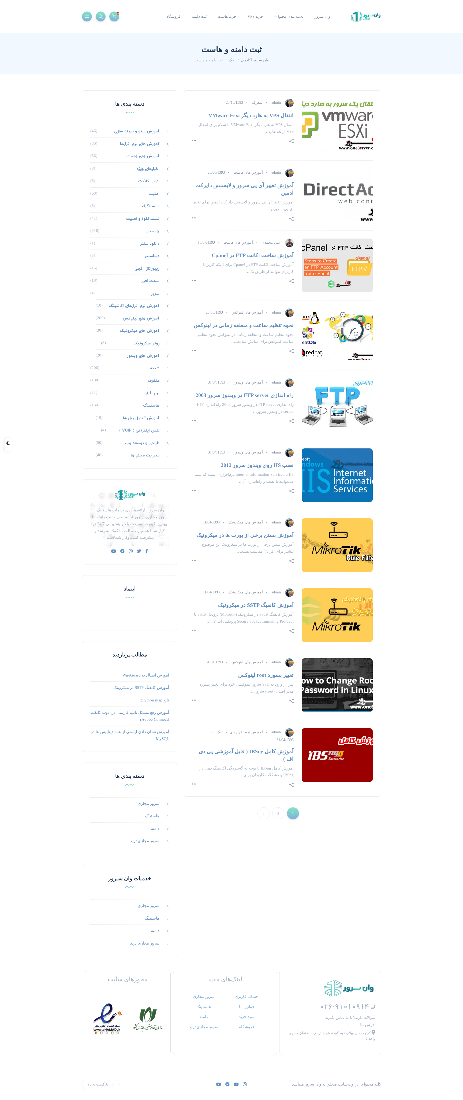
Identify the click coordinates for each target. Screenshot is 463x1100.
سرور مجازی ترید (144, 841)
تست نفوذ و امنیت (142, 218)
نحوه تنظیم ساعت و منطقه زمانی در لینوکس (244, 325)
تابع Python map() (154, 700)
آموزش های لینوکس (247, 312)
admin (276, 103)
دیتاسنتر (151, 255)
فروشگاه (173, 16)
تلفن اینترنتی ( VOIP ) (139, 430)
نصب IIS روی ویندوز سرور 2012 (257, 465)
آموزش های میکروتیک (245, 522)
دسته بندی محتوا (291, 16)
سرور (155, 293)
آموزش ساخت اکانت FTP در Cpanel (253, 255)
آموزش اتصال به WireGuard (145, 675)
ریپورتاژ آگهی (147, 268)
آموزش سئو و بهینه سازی (136, 131)
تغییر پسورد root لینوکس (266, 675)
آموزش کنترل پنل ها (141, 417)
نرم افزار (152, 392)
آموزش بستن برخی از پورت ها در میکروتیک (245, 535)
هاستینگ (151, 405)
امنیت (154, 193)
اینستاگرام (150, 205)
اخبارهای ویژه (148, 168)
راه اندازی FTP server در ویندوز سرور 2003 (245, 395)
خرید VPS (255, 16)
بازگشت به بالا (98, 1084)
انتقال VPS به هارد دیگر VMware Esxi (251, 115)
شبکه (154, 368)
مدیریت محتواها (145, 455)
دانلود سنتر (149, 243)
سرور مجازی (148, 803)
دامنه (155, 828)
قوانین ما (246, 1006)
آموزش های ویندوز (248, 382)
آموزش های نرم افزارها (139, 143)
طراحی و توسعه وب (142, 442)
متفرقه (257, 103)
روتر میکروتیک (146, 343)
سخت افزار (150, 280)
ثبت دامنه (199, 16)
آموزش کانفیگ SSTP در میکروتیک (256, 605)
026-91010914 (345, 1006)
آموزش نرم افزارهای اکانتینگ (240, 732)
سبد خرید (247, 1016)
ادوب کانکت (148, 180)
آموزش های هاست (248, 172)
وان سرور (322, 16)
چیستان (152, 230)
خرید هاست (227, 16)
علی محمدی (271, 242)
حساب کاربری (246, 996)
